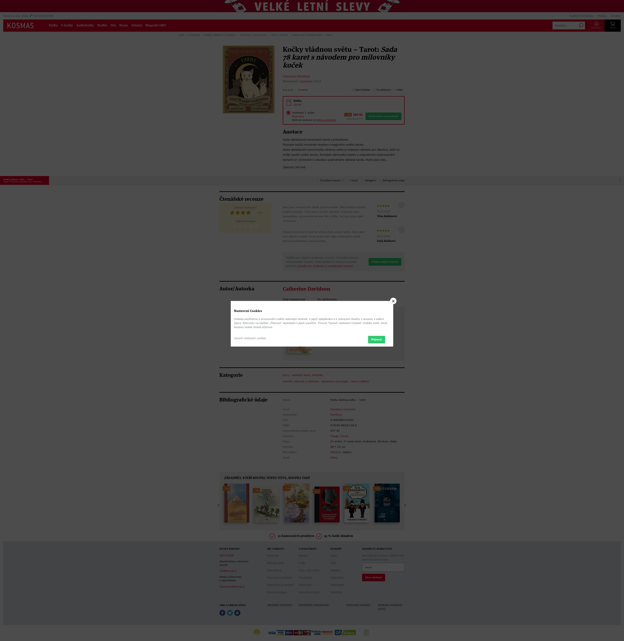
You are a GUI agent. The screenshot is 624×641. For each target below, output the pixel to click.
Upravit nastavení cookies (250, 338)
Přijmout (376, 339)
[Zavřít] (393, 301)
